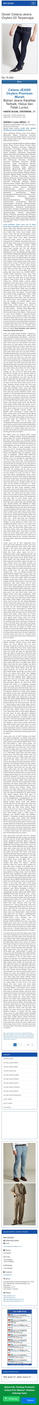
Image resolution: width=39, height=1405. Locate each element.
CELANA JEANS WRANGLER (12, 1095)
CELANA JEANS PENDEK (11, 1079)
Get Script (12, 1364)
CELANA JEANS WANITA (10, 1091)
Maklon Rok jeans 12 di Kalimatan (17, 1351)
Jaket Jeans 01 (24, 1376)
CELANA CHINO (8, 1059)
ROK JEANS (7, 1107)
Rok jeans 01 (10, 1376)
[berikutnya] (32, 1044)
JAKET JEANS (7, 1099)
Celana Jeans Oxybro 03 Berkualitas (24, 1037)
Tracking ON (26, 1364)
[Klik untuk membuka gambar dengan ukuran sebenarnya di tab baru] (19, 49)
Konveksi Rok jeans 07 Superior (17, 1326)
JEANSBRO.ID (7, 1275)
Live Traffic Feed (19, 1311)
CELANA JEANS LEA (9, 1071)
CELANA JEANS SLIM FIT (11, 1083)
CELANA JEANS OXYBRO (11, 1075)
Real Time (18, 1364)
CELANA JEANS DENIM (10, 1067)
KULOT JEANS (7, 1103)
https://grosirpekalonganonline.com (13, 1299)
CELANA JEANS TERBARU (11, 1087)
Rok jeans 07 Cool (24, 1321)
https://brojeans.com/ (9, 1297)
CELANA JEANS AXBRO (10, 1063)
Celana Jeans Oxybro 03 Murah (21, 1036)
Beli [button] (20, 82)
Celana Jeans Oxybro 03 (9, 1039)
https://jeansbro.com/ (9, 1295)
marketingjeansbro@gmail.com (12, 1246)
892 (28, 1045)
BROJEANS (8, 3)
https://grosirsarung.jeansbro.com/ (13, 1301)
